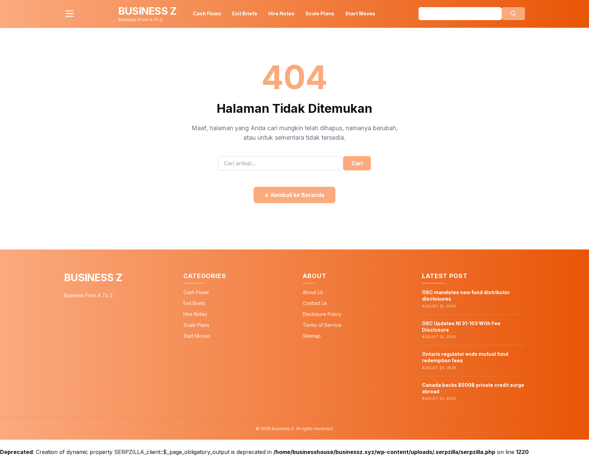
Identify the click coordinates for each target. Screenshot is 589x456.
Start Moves (360, 13)
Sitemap (312, 336)
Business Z (93, 277)
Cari (357, 163)
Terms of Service (322, 325)
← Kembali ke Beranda (294, 195)
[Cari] (513, 13)
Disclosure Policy (322, 314)
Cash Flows (207, 13)
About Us (313, 292)
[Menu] (69, 13)
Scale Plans (319, 13)
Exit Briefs (244, 13)
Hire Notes (281, 13)
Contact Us (315, 303)
